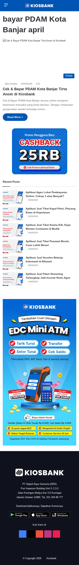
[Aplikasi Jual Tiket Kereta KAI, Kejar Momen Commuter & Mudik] (13, 230)
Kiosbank (51, 558)
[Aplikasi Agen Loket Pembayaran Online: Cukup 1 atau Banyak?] (13, 197)
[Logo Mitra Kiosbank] (39, 6)
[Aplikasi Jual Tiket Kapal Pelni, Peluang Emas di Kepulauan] (13, 213)
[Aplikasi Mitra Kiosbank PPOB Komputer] (60, 516)
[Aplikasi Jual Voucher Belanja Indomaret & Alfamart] (13, 262)
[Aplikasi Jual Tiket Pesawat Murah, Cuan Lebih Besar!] (13, 246)
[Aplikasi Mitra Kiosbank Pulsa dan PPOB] (18, 516)
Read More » (15, 117)
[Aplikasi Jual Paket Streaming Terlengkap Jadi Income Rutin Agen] (13, 279)
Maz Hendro (12, 84)
